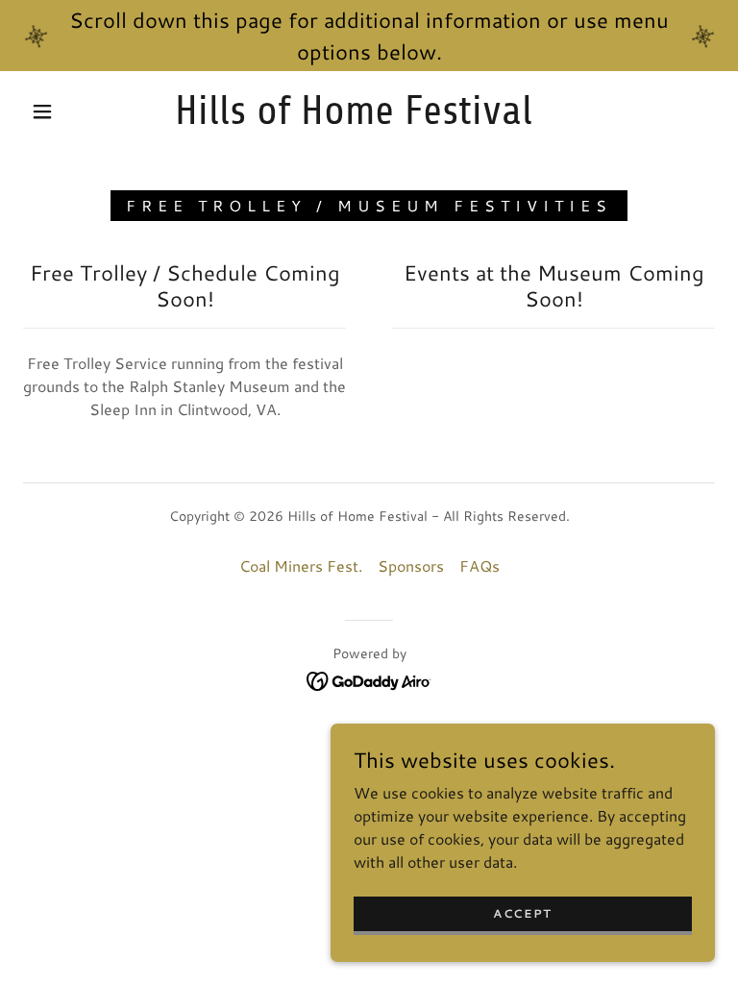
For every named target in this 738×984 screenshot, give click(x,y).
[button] (42, 111)
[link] (354, 118)
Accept (523, 913)
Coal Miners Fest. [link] (300, 565)
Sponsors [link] (411, 565)
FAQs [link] (479, 565)
